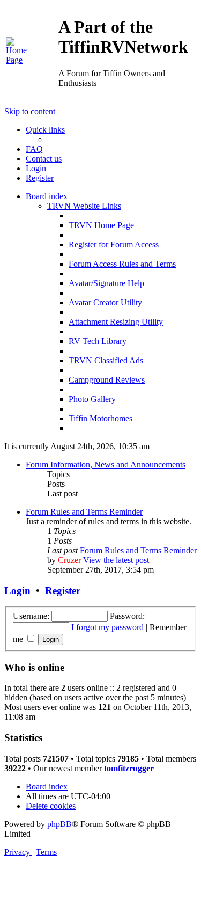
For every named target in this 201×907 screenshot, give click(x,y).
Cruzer (69, 560)
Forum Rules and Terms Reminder (84, 511)
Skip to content (29, 111)
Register (62, 590)
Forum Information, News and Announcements (105, 464)
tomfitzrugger (129, 768)
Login (17, 590)
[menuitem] (17, 59)
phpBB (59, 824)
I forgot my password (107, 627)
